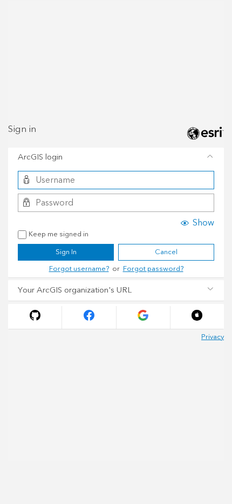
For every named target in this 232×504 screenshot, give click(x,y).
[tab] (116, 158)
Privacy (212, 337)
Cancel (166, 252)
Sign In (66, 252)
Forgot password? (153, 269)
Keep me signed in (58, 234)
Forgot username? (79, 269)
